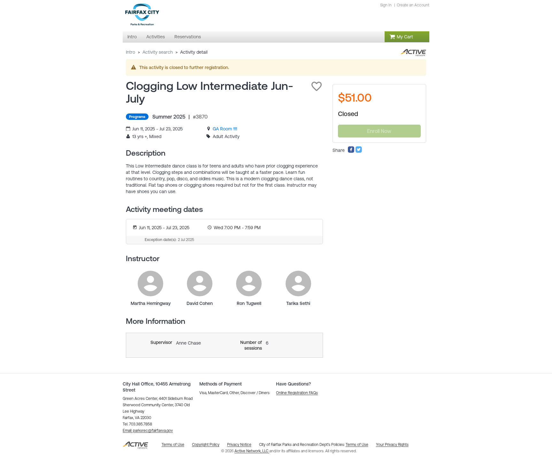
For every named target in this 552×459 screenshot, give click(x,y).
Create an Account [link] (413, 5)
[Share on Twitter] (359, 151)
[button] (316, 86)
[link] (225, 128)
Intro (130, 52)
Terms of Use (357, 444)
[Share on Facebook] (351, 151)
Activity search (157, 52)
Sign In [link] (386, 5)
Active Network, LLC (251, 451)
